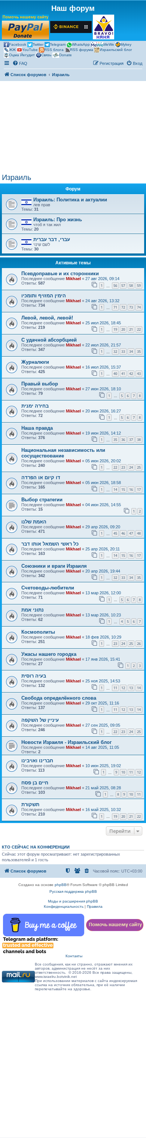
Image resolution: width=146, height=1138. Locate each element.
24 (131, 467)
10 (123, 772)
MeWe (108, 44)
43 (139, 373)
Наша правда (37, 428)
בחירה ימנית (35, 406)
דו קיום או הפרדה (40, 477)
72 (123, 307)
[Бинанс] (71, 27)
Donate (65, 55)
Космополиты (38, 632)
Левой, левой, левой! (47, 318)
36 (123, 439)
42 (131, 373)
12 (123, 687)
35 (139, 351)
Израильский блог (116, 50)
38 (139, 439)
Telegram (58, 44)
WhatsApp (81, 44)
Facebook (17, 44)
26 (139, 643)
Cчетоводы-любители (47, 588)
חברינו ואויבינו (37, 760)
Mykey (126, 44)
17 (139, 489)
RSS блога (54, 50)
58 (131, 285)
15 (123, 489)
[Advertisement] (73, 127)
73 (131, 307)
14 (115, 489)
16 (131, 489)
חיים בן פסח (34, 783)
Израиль (16, 177)
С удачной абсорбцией (49, 340)
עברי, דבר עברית (51, 239)
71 (115, 307)
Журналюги (35, 362)
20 (123, 329)
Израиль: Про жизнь (57, 219)
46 (123, 533)
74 (139, 307)
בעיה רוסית (33, 676)
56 (115, 285)
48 (139, 533)
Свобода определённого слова (58, 698)
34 (131, 351)
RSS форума (81, 50)
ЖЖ (12, 50)
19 (115, 329)
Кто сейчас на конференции (36, 847)
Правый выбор (39, 384)
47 (131, 533)
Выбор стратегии (42, 499)
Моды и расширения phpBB (73, 901)
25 (139, 467)
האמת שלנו (33, 522)
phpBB (61, 885)
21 (131, 329)
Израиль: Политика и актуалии (70, 199)
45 (115, 533)
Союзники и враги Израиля (54, 566)
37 (131, 439)
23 (123, 467)
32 (115, 351)
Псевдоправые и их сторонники (60, 273)
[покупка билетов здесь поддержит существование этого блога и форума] (103, 27)
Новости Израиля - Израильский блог (66, 742)
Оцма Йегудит (22, 55)
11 (115, 687)
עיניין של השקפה (40, 720)
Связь (46, 55)
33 (123, 351)
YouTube (30, 50)
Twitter (38, 44)
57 (123, 285)
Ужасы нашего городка (48, 654)
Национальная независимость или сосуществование (63, 453)
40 (115, 373)
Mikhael (73, 278)
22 (139, 329)
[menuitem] (19, 63)
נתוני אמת (32, 610)
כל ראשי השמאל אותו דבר (50, 544)
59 (139, 285)
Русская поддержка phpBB (73, 891)
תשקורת (30, 804)
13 (131, 687)
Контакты (74, 956)
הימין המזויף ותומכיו (43, 295)
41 (123, 373)
